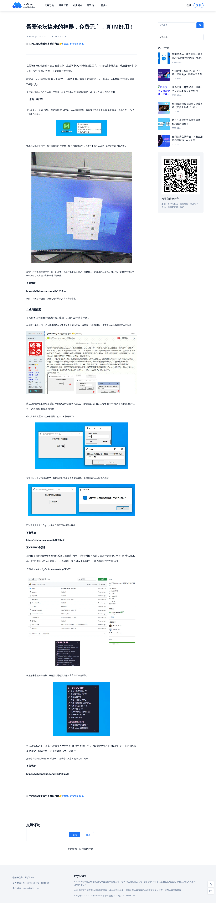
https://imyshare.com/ (73, 43)
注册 (198, 5)
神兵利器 (77, 5)
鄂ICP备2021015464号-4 (125, 895)
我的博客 (63, 5)
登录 (188, 5)
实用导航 (49, 5)
